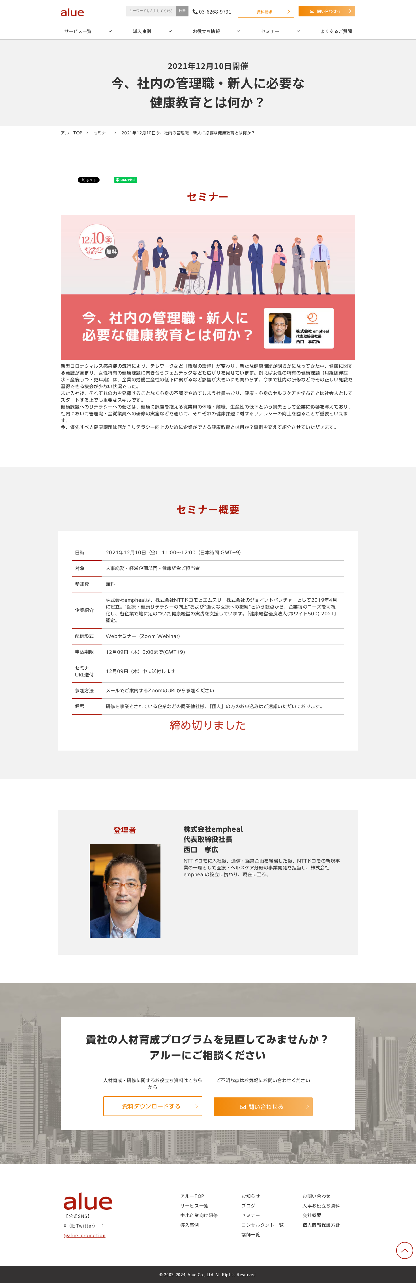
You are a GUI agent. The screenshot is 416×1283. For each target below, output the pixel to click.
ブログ (248, 1205)
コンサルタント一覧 (262, 1224)
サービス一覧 (77, 31)
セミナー (270, 31)
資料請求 (265, 11)
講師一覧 (250, 1234)
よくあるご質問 (336, 31)
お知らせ (250, 1195)
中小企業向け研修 (199, 1215)
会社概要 (312, 1215)
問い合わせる (329, 11)
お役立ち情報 (206, 31)
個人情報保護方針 (321, 1224)
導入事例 (142, 31)
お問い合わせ (317, 1195)
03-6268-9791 (215, 11)
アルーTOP (71, 133)
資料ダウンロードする (151, 1106)
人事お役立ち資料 (321, 1205)
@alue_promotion (85, 1235)
